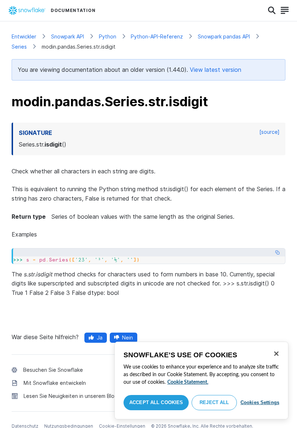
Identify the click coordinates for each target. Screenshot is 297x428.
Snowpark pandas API (224, 36)
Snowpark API (67, 36)
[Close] (276, 354)
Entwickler (24, 36)
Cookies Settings (259, 402)
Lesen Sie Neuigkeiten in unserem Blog (71, 396)
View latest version (215, 69)
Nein (127, 337)
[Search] (271, 10)
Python (107, 36)
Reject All (214, 402)
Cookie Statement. (187, 382)
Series (19, 47)
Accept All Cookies (156, 402)
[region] (201, 380)
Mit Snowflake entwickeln (55, 383)
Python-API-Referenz (157, 36)
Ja (100, 337)
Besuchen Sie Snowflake (53, 370)
